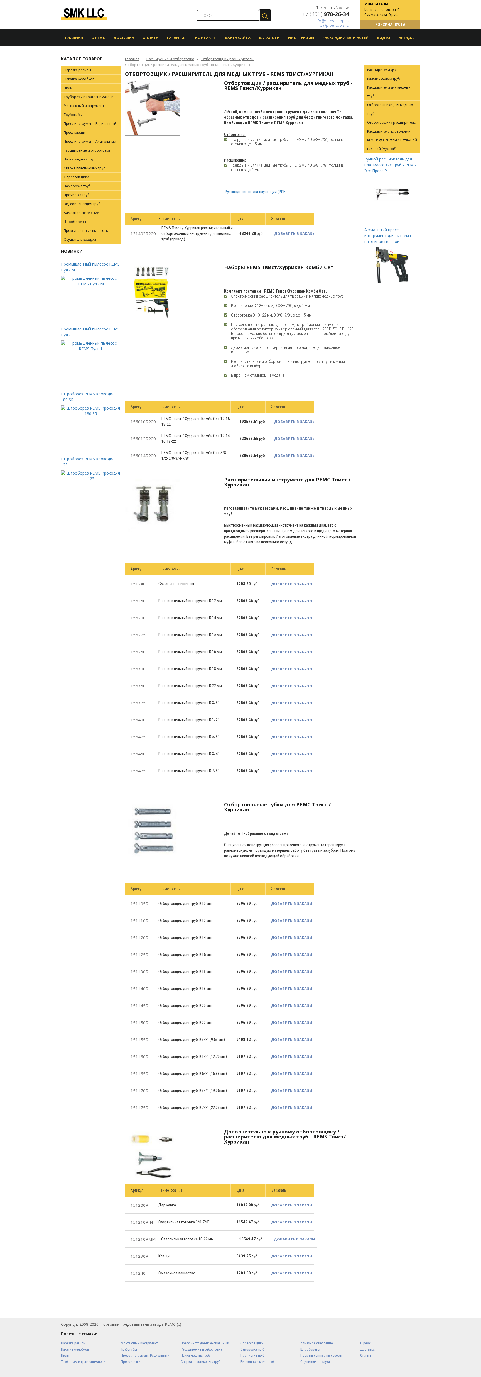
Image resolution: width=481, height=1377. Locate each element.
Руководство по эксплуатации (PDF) (256, 191)
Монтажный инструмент (84, 105)
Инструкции (301, 37)
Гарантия (177, 37)
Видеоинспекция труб (82, 203)
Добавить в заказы (294, 233)
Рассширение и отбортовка (87, 150)
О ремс (365, 1343)
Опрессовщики (76, 177)
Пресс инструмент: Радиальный (90, 123)
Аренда (406, 37)
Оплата (150, 37)
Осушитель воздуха (80, 239)
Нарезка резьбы (77, 70)
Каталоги (269, 37)
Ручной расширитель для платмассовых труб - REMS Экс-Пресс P (390, 164)
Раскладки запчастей (345, 37)
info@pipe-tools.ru (332, 25)
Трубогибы (73, 114)
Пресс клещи (74, 132)
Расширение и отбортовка (170, 58)
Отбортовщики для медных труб (390, 109)
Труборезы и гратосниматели (89, 96)
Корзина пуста (390, 24)
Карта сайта (238, 37)
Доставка (123, 37)
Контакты (206, 37)
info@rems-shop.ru (332, 20)
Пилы (68, 88)
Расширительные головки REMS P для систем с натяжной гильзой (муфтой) (392, 140)
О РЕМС (98, 37)
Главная (74, 37)
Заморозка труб (77, 186)
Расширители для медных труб (388, 91)
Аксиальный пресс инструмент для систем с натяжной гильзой (388, 235)
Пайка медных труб (80, 159)
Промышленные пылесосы (86, 230)
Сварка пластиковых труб (84, 168)
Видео (383, 37)
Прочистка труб (77, 195)
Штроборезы (75, 221)
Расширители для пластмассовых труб (383, 74)
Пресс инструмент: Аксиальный (90, 141)
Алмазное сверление (81, 212)
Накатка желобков (79, 79)
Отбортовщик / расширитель (227, 58)
